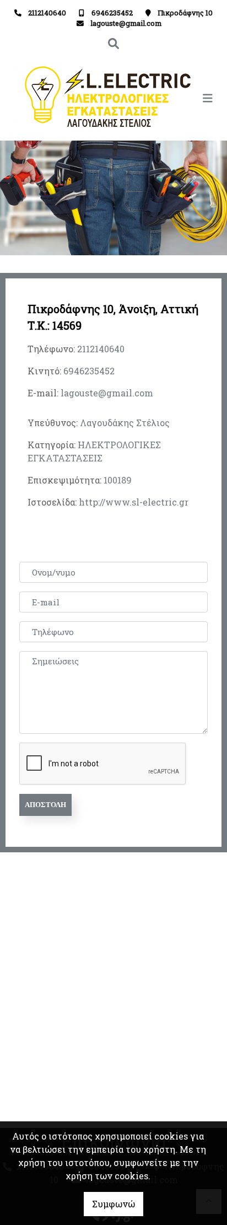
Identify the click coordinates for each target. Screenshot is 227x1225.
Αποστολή (45, 804)
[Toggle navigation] (166, 98)
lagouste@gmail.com (125, 23)
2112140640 (47, 12)
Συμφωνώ (113, 1204)
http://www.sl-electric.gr (133, 502)
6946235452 (112, 12)
